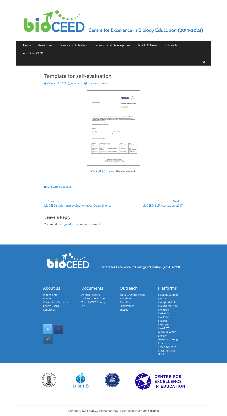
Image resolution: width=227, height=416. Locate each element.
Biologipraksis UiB (168, 306)
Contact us (49, 309)
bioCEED (91, 410)
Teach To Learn (167, 346)
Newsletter (126, 298)
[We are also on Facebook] (58, 329)
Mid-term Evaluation (59, 186)
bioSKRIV (163, 317)
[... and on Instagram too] (47, 339)
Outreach (170, 45)
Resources (45, 45)
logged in (68, 224)
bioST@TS (164, 324)
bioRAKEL (163, 313)
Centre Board (51, 306)
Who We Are (50, 294)
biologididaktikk (167, 302)
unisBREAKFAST (167, 350)
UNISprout (164, 354)
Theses (124, 309)
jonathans (76, 83)
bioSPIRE (163, 320)
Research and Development (112, 45)
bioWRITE (163, 328)
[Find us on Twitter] (47, 329)
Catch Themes (150, 410)
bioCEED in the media (132, 294)
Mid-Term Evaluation (93, 298)
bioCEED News (147, 45)
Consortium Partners (55, 302)
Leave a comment (98, 83)
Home (27, 45)
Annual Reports (90, 294)
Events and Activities (73, 45)
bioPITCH (163, 309)
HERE (101, 171)
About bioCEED (33, 53)
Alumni (47, 298)
